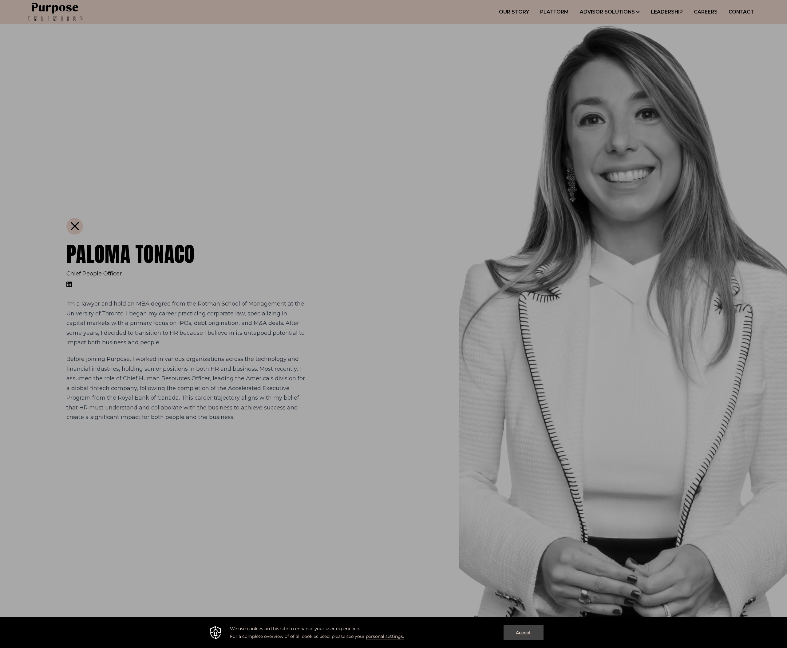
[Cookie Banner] (393, 632)
